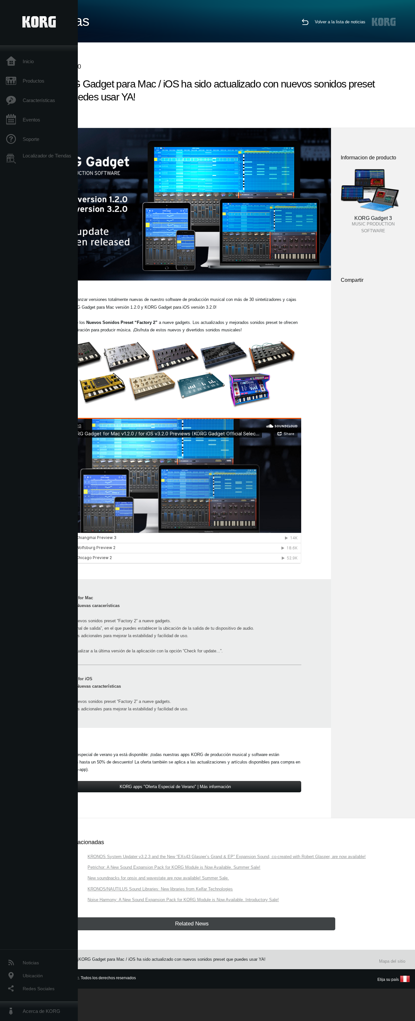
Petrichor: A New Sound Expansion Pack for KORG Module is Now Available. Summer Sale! (174, 867)
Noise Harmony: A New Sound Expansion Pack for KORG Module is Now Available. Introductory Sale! (183, 899)
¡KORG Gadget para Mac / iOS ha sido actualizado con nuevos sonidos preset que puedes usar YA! (171, 959)
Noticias (31, 962)
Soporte (31, 139)
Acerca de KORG (41, 1011)
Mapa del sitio (392, 961)
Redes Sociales (38, 988)
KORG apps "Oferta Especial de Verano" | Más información (175, 786)
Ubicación (33, 975)
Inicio (28, 61)
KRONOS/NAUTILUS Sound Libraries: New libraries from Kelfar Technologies (160, 889)
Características (39, 100)
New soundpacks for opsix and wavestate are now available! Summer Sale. (158, 878)
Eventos (31, 119)
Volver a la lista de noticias (340, 21)
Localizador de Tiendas (47, 155)
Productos (33, 81)
